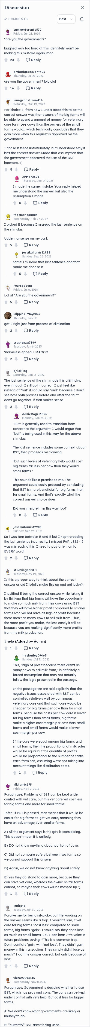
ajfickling (20, 371)
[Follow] (82, 19)
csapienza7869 (24, 342)
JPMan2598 (30, 177)
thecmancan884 (25, 215)
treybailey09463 (34, 655)
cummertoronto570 (27, 29)
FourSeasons (23, 285)
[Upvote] (6, 60)
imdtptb (19, 905)
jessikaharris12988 (36, 252)
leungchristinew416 (28, 100)
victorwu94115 (24, 978)
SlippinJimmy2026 (26, 314)
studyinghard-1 (25, 570)
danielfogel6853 (34, 414)
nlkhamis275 (22, 784)
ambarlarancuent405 (29, 72)
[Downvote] (18, 60)
